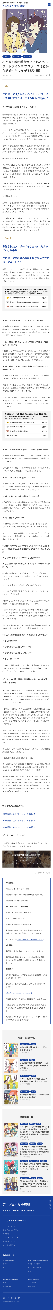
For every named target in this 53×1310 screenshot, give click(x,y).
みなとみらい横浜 (34, 1264)
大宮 (29, 1271)
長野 (4, 1282)
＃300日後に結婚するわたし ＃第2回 (17, 820)
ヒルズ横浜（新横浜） (35, 1267)
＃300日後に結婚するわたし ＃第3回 (17, 827)
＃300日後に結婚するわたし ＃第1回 (17, 814)
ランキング (18, 1210)
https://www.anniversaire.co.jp (29, 939)
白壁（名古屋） (7, 1286)
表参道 (5, 1264)
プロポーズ (30, 1210)
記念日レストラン (9, 1241)
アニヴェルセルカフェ (10, 1230)
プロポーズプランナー (10, 1237)
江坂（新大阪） (32, 1282)
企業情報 (6, 1234)
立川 (4, 1267)
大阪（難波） (31, 1286)
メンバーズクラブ (9, 1245)
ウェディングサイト (10, 1226)
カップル (8, 1210)
